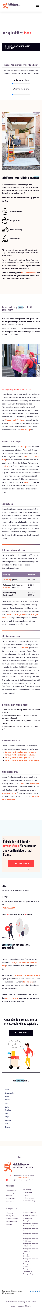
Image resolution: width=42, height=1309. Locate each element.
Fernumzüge (25, 430)
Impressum (21, 1306)
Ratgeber (13, 1306)
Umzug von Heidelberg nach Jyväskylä (22, 760)
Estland (22, 783)
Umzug (23, 447)
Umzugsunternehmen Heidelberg (16, 1301)
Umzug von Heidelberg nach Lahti (19, 757)
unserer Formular (28, 273)
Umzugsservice (11, 1208)
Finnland (24, 389)
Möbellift (9, 614)
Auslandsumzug (9, 793)
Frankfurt (26, 456)
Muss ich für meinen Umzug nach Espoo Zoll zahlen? (21, 722)
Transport (7, 587)
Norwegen (34, 783)
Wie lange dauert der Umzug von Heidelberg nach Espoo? (20, 716)
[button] (37, 5)
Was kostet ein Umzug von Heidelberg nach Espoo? (21, 711)
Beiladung (28, 482)
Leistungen (28, 982)
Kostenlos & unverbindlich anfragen (17, 47)
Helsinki (5, 466)
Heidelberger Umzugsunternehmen (11, 389)
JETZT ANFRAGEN (21, 1032)
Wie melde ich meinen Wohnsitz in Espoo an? (20, 727)
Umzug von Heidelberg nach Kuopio (20, 752)
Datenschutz (28, 1306)
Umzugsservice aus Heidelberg (26, 975)
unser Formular (11, 998)
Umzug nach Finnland (14, 420)
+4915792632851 (9, 908)
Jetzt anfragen (21, 863)
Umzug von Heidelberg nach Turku (20, 755)
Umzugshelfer (20, 614)
